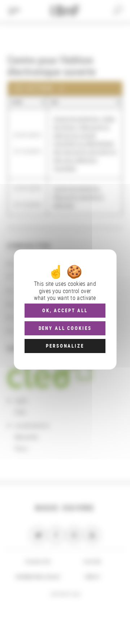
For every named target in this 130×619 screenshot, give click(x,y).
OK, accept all (65, 310)
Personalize (65, 346)
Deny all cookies (65, 328)
